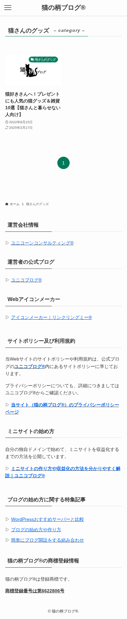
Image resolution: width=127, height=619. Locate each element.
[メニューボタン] (8, 8)
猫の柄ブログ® (64, 8)
